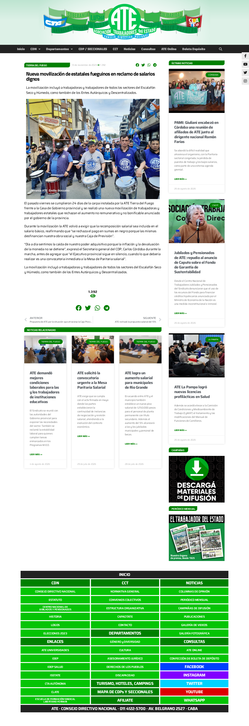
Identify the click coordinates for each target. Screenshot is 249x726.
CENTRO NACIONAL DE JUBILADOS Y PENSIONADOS (55, 608)
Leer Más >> (36, 454)
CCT (115, 48)
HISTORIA (55, 616)
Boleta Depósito (193, 48)
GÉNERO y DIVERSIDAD (125, 641)
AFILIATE (125, 700)
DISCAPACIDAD (125, 675)
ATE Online (168, 48)
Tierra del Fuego (36, 65)
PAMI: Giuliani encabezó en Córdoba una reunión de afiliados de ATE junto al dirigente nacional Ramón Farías (196, 132)
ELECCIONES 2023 (55, 633)
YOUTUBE (194, 692)
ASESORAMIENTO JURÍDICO (125, 658)
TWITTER (194, 683)
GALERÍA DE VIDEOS (194, 625)
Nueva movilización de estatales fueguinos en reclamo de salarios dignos (90, 76)
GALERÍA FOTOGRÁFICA (194, 633)
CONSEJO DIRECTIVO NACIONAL (55, 591)
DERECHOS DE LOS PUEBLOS (125, 667)
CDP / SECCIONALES (93, 48)
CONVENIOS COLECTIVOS (125, 600)
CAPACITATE (125, 616)
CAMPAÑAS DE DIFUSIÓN (194, 608)
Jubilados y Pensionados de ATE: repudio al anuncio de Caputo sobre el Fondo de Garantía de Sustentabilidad (195, 262)
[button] (220, 49)
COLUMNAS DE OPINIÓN (194, 591)
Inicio (21, 48)
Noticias (129, 48)
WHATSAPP (194, 700)
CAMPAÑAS (178, 450)
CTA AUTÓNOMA (55, 683)
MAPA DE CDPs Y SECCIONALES (125, 692)
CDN (33, 48)
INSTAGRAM (194, 675)
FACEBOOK (194, 667)
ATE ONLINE (194, 650)
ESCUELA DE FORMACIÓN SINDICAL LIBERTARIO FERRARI (55, 700)
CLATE (55, 692)
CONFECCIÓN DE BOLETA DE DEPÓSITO (194, 658)
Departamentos (57, 48)
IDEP (55, 658)
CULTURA (125, 650)
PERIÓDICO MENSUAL (194, 600)
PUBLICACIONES (194, 616)
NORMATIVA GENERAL (125, 591)
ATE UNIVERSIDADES (55, 650)
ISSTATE (55, 675)
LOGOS (55, 625)
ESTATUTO (55, 600)
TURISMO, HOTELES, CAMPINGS (125, 683)
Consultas (148, 48)
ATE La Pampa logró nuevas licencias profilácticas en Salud (192, 392)
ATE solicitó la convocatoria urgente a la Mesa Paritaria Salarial (92, 380)
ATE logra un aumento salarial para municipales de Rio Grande (139, 380)
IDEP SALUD (55, 667)
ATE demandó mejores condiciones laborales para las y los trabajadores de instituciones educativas (44, 387)
